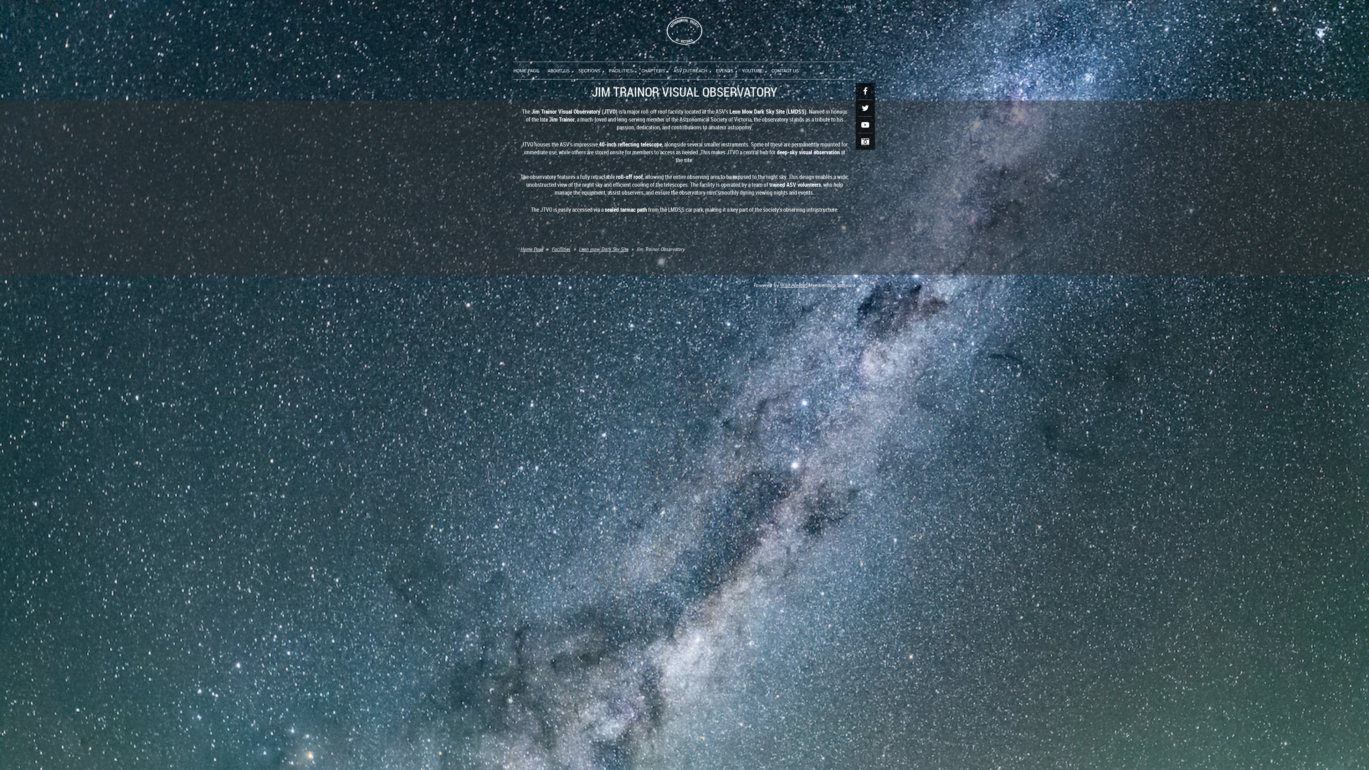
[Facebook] (865, 91)
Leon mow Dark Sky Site (603, 249)
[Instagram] (865, 141)
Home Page (532, 249)
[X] (865, 108)
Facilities (561, 249)
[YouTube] (865, 125)
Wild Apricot (793, 285)
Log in (850, 7)
